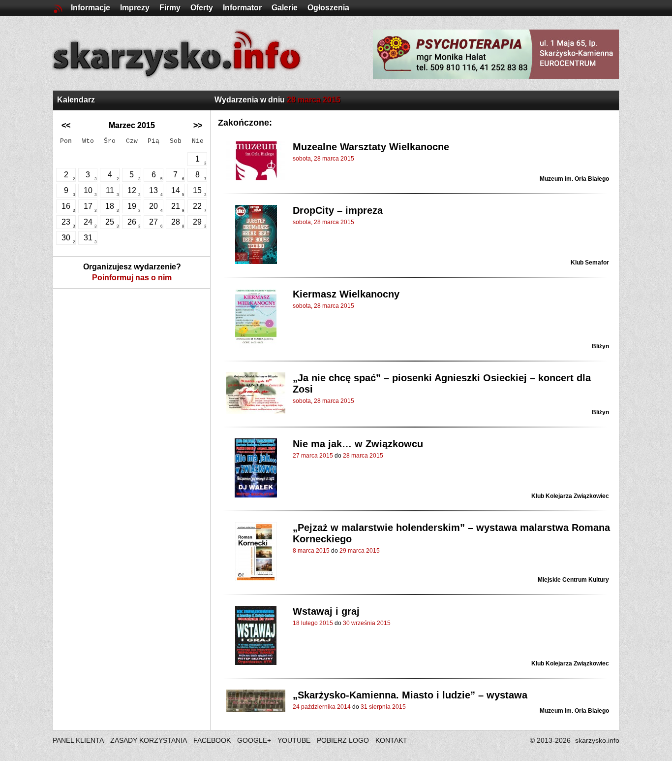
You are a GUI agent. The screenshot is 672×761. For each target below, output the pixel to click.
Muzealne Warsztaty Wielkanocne (371, 146)
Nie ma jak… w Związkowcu (358, 443)
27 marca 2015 (313, 455)
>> (197, 125)
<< (65, 125)
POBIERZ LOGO (343, 740)
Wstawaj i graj (326, 611)
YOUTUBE (293, 740)
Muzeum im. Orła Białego (574, 178)
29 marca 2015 (359, 550)
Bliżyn (600, 346)
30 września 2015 (367, 623)
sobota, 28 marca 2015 (323, 158)
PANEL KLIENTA (79, 740)
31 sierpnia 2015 (383, 706)
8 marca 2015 (311, 550)
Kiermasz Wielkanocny (346, 294)
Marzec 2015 (132, 125)
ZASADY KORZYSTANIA (148, 740)
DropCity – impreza (338, 210)
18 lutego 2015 (313, 623)
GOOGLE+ (254, 740)
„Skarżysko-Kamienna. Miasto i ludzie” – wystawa (410, 695)
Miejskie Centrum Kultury (573, 579)
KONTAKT (391, 740)
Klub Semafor (590, 262)
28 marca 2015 (363, 455)
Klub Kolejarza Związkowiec (570, 496)
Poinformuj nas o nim (132, 277)
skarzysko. (597, 740)
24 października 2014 (322, 706)
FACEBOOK (212, 740)
